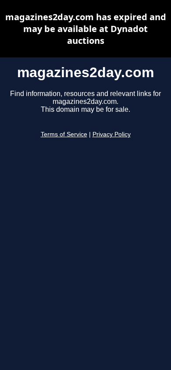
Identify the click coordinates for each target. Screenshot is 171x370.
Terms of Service (64, 134)
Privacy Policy (112, 134)
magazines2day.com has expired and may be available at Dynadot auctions (85, 28)
